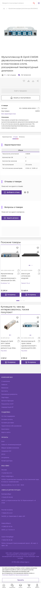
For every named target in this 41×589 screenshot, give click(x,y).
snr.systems (5, 457)
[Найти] (34, 3)
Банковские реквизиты (9, 394)
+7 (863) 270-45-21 (6, 513)
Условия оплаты (7, 419)
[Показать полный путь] (4, 8)
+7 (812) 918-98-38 (6, 540)
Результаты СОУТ (7, 404)
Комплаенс (5, 429)
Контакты (4, 391)
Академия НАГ (6, 451)
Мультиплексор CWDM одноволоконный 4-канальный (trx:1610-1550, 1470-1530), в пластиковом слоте (8, 277)
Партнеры (5, 397)
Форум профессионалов (10, 448)
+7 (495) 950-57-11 (6, 473)
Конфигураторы (6, 461)
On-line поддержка (8, 416)
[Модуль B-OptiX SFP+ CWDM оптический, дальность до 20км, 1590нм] (10, 325)
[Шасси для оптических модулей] (30, 255)
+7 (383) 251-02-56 (6, 526)
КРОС (3, 454)
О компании (5, 381)
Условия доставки (7, 423)
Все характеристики (8, 114)
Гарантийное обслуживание (11, 426)
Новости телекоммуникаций (11, 445)
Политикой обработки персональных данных (15, 575)
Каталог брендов (7, 401)
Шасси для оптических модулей (25, 276)
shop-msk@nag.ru (7, 476)
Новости (4, 385)
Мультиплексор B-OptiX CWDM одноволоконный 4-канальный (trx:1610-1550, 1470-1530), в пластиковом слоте (29, 344)
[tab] (7, 137)
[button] (20, 31)
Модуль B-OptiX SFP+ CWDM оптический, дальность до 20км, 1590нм (8, 344)
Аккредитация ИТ (7, 407)
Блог (3, 441)
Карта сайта (5, 432)
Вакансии (4, 388)
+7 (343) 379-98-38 (7, 497)
